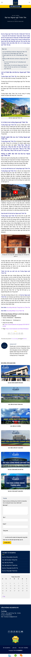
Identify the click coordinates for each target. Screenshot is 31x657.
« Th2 (3, 596)
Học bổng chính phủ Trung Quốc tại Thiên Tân (18, 307)
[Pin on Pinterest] (19, 334)
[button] (26, 49)
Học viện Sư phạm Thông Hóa (9, 560)
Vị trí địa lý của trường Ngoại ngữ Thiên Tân (12, 53)
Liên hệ (14, 647)
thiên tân (25, 338)
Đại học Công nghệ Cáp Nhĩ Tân (10, 568)
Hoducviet (21, 21)
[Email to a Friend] (17, 334)
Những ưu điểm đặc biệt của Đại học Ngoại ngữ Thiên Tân (15, 59)
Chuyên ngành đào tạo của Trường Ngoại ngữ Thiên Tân (14, 56)
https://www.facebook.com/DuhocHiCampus (17, 328)
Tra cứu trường (15, 15)
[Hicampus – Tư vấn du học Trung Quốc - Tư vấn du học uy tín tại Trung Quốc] (15, 2)
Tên (4, 517)
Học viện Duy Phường (7, 562)
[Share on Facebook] (11, 334)
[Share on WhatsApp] (9, 334)
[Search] (29, 2)
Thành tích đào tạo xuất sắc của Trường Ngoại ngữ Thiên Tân (15, 67)
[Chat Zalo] (9, 655)
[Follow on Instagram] (11, 632)
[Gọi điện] (15, 655)
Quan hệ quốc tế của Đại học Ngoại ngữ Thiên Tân (16, 65)
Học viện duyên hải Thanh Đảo (9, 565)
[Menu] (2, 2)
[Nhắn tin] (21, 655)
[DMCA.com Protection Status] (15, 639)
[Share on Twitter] (14, 334)
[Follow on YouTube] (22, 632)
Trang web (5, 530)
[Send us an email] (17, 632)
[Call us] (19, 632)
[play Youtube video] (15, 192)
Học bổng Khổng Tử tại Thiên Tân (15, 310)
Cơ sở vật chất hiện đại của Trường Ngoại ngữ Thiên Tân (15, 62)
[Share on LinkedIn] (22, 334)
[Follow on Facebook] (9, 632)
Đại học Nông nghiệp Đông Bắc (10, 557)
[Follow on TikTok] (14, 632)
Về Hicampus (6, 647)
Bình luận (5, 505)
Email (4, 524)
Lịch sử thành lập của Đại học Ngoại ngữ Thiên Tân (14, 51)
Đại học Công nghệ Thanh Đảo (9, 570)
